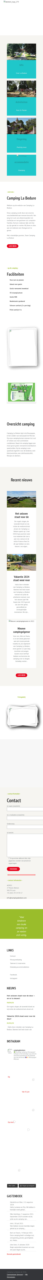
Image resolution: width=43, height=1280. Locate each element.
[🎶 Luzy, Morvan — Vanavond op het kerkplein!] (28, 1144)
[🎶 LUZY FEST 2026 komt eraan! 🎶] (28, 1084)
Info (21, 65)
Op (9, 1077)
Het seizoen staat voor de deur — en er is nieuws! (21, 518)
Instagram (13, 978)
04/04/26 (10, 1003)
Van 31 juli (25, 1092)
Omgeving (22, 139)
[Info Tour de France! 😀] (14, 1175)
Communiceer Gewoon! (15, 1274)
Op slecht (11, 1122)
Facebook (13, 975)
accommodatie (21, 162)
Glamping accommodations (19, 967)
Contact (13, 956)
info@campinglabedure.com (17, 898)
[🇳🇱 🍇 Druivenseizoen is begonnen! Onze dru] (28, 1129)
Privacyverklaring (16, 960)
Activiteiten (21, 102)
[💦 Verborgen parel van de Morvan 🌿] (14, 1114)
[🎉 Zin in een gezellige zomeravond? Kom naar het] (28, 1114)
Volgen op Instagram (28, 1186)
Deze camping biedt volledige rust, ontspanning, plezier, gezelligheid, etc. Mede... (22, 1237)
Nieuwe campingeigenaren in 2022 (21, 631)
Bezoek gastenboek (14, 1254)
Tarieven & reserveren (17, 963)
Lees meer (12, 246)
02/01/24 (10, 1023)
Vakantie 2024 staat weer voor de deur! (21, 580)
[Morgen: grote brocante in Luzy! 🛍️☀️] (14, 1069)
